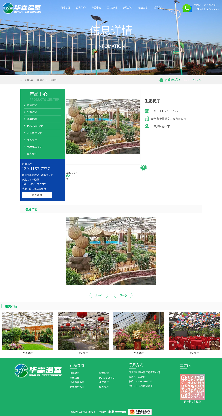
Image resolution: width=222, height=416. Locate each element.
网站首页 (40, 79)
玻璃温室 (32, 105)
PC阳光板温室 (35, 126)
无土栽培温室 (34, 146)
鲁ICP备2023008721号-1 (83, 411)
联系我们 (37, 195)
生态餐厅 (53, 79)
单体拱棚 (32, 119)
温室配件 (32, 153)
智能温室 (32, 112)
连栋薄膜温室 (34, 132)
